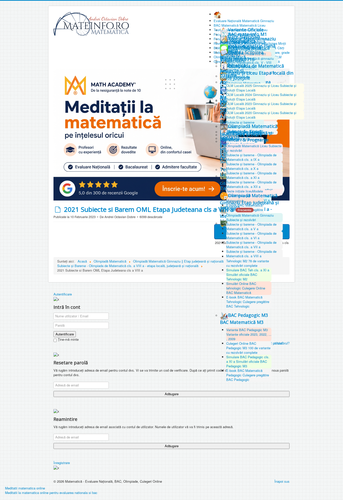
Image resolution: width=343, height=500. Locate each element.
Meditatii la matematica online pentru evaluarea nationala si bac (51, 492)
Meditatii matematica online (25, 488)
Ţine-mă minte (68, 339)
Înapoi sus (282, 481)
